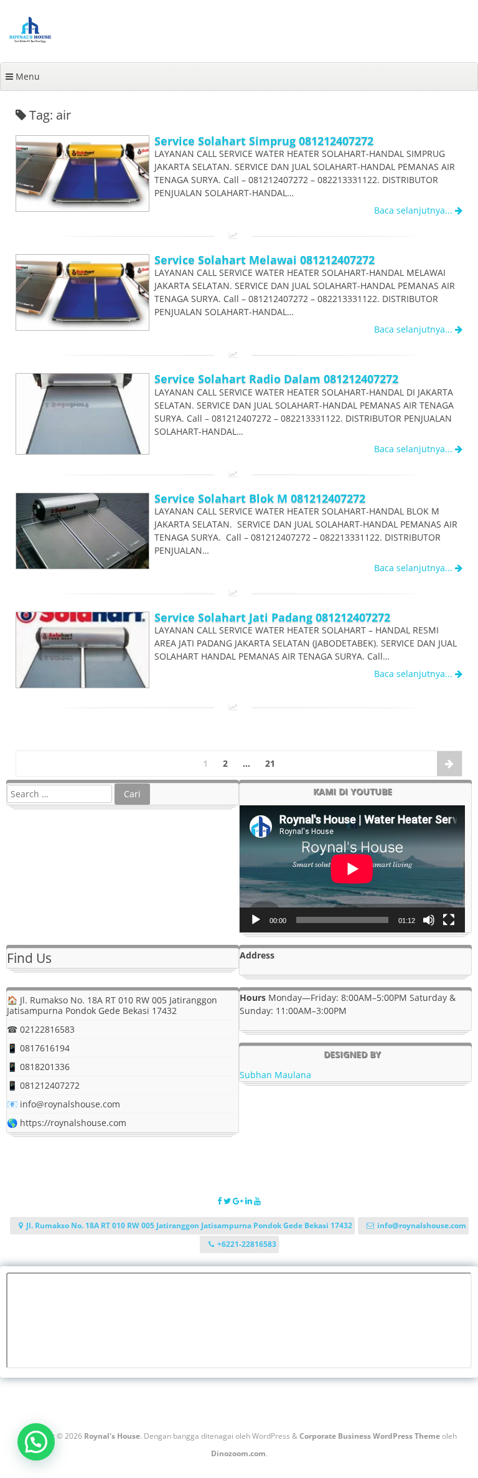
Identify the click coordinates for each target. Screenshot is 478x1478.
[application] (352, 868)
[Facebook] (220, 1200)
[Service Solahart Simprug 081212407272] (82, 208)
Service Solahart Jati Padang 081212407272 (272, 617)
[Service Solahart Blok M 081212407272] (82, 565)
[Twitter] (228, 1200)
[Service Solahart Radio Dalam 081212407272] (82, 451)
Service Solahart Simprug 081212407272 (263, 140)
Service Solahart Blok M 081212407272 (259, 498)
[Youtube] (257, 1200)
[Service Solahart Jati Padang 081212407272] (82, 684)
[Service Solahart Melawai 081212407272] (82, 327)
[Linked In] (249, 1200)
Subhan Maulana (275, 1075)
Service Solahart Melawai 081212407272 (264, 259)
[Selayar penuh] (449, 920)
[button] (36, 1442)
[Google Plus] (239, 1200)
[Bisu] (429, 920)
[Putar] (256, 920)
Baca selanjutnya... (414, 210)
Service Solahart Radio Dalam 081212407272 (276, 378)
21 (270, 763)
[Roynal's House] (30, 39)
